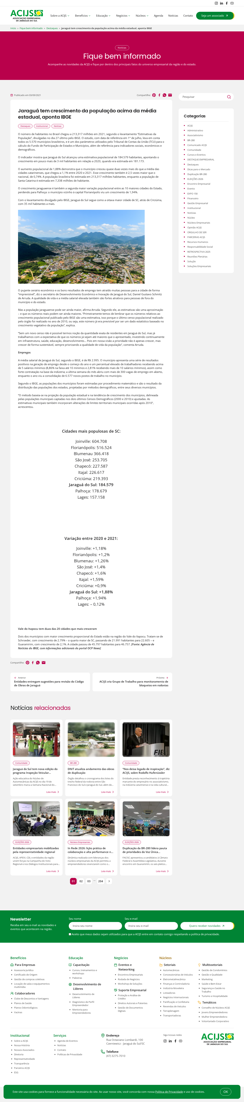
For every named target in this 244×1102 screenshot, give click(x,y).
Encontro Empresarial (198, 183)
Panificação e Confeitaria (176, 1001)
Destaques (52, 28)
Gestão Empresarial (197, 203)
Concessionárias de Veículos (178, 974)
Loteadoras (169, 992)
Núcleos (141, 15)
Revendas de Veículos (174, 1006)
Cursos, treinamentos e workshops (84, 972)
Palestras (77, 977)
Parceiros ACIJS (22, 1068)
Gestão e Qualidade (212, 974)
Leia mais (51, 792)
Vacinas (18, 1012)
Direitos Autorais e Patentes (132, 1003)
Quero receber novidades (204, 926)
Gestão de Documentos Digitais (130, 1009)
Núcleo (191, 217)
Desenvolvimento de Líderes (83, 995)
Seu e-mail (131, 918)
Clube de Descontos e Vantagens (31, 998)
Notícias (173, 15)
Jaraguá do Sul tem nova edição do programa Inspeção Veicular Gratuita (35, 773)
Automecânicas (171, 970)
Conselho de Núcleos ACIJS (216, 1007)
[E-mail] (170, 95)
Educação (102, 15)
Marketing (207, 979)
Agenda (158, 15)
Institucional (42, 126)
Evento (191, 188)
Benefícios (81, 15)
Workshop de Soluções (130, 983)
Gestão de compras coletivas (29, 979)
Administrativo (195, 130)
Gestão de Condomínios (214, 970)
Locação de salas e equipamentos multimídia (32, 985)
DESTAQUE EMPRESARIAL (200, 159)
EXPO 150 (192, 193)
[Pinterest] (154, 95)
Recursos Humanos (197, 242)
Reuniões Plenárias (197, 256)
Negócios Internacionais (176, 997)
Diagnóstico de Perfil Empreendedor (83, 1003)
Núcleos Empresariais (80, 842)
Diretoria (18, 1054)
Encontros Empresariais (130, 974)
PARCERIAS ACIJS (196, 237)
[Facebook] (226, 3)
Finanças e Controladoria (176, 983)
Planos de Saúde (23, 1003)
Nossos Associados (24, 1049)
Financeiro (192, 198)
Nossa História (22, 1045)
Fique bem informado (31, 28)
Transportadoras (172, 1015)
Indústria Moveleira (173, 988)
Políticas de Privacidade (69, 1054)
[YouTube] (232, 3)
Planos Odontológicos (26, 1007)
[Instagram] (216, 3)
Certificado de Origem (25, 974)
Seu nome (75, 918)
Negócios (121, 15)
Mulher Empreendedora (214, 1016)
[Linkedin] (221, 3)
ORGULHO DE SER (196, 232)
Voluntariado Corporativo (215, 1021)
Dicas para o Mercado (198, 169)
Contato (188, 15)
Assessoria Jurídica (23, 970)
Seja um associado (212, 15)
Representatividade (24, 1058)
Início (13, 28)
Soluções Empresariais (199, 266)
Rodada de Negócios (129, 979)
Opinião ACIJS (194, 227)
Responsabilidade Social (200, 246)
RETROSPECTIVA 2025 (198, 251)
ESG (16, 1072)
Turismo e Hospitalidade (215, 996)
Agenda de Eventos (67, 1040)
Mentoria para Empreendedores (81, 1011)
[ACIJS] (26, 16)
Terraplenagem (171, 1010)
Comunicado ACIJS (197, 145)
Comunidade (21, 763)
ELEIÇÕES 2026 (22, 842)
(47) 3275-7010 (115, 1056)
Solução (191, 261)
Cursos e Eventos (196, 154)
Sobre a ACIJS (58, 15)
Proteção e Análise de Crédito (129, 997)
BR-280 (73, 763)
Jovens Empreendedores (215, 1012)
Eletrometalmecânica (174, 979)
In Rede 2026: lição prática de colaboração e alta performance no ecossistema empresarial (90, 852)
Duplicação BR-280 (197, 174)
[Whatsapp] (164, 95)
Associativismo (195, 135)
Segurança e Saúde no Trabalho (213, 990)
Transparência (21, 1063)
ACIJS (190, 125)
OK (225, 1092)
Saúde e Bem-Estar (211, 983)
